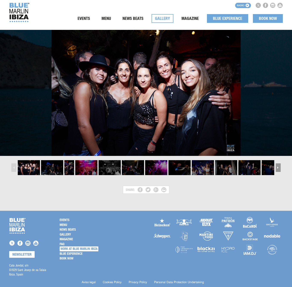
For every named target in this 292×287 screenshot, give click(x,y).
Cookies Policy (112, 282)
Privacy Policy (138, 282)
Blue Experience (227, 18)
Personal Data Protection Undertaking (179, 282)
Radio (240, 5)
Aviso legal (89, 282)
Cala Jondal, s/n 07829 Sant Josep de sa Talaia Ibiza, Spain (27, 270)
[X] (258, 5)
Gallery (162, 18)
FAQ (62, 244)
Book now (268, 18)
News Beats (132, 18)
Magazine (190, 18)
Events (84, 18)
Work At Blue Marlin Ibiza (78, 249)
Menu (106, 18)
